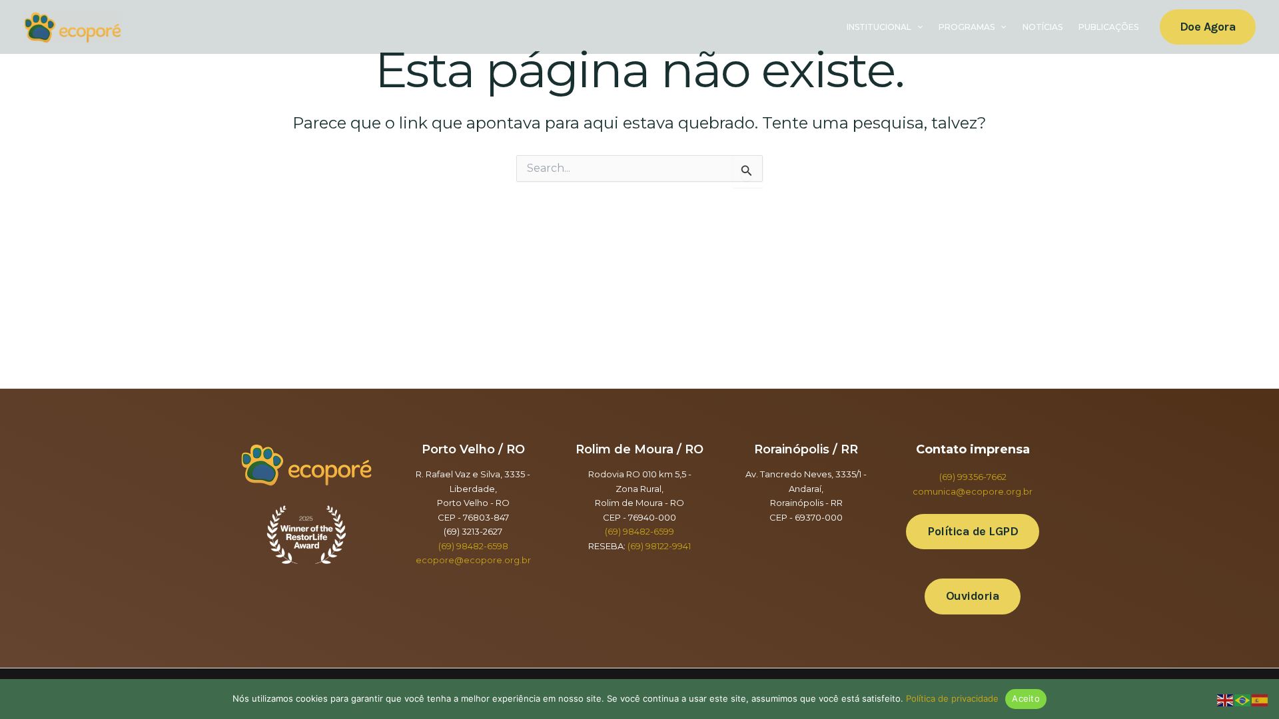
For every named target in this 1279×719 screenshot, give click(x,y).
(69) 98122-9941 (659, 546)
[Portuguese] (1243, 700)
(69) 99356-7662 (973, 476)
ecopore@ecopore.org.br (473, 560)
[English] (1225, 700)
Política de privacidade (952, 698)
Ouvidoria (973, 596)
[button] (917, 27)
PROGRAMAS (967, 27)
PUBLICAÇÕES (1108, 27)
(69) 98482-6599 (639, 531)
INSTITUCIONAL (879, 27)
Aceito (1026, 698)
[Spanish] (1260, 700)
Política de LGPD (972, 531)
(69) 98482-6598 (473, 546)
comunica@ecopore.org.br (973, 491)
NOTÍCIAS (1043, 27)
